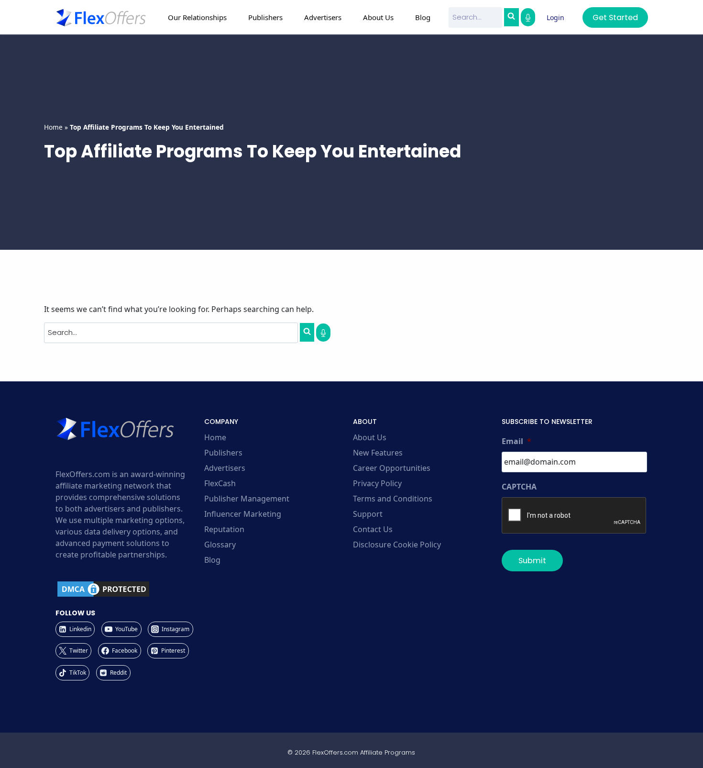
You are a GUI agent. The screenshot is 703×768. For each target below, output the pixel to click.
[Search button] (511, 17)
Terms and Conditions (392, 498)
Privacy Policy (377, 483)
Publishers (223, 452)
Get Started (615, 17)
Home (53, 127)
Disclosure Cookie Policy (397, 544)
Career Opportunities (391, 468)
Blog (422, 17)
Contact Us (373, 529)
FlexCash (220, 483)
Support (368, 514)
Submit (532, 560)
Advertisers (224, 468)
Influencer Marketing (242, 514)
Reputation (224, 529)
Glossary (220, 544)
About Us (369, 437)
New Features (378, 452)
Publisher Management (246, 498)
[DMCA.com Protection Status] (128, 589)
